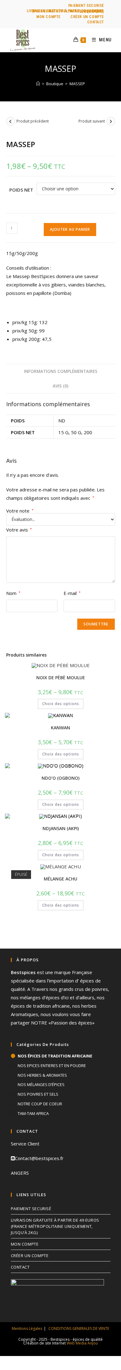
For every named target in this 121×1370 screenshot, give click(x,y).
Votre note (20, 511)
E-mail (72, 593)
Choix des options (60, 703)
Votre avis (19, 530)
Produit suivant (91, 121)
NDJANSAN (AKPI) (61, 828)
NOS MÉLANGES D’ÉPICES (41, 1084)
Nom (13, 593)
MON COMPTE (48, 17)
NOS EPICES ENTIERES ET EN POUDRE (52, 1065)
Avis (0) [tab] (60, 386)
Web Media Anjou (82, 1343)
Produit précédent (32, 121)
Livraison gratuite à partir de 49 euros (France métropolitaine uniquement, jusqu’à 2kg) (65, 11)
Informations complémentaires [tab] (60, 371)
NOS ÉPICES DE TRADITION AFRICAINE (55, 1056)
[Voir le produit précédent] (10, 121)
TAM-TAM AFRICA (33, 1113)
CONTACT (95, 22)
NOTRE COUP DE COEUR (40, 1104)
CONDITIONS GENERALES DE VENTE (78, 1328)
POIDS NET (21, 190)
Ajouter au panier (70, 229)
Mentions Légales (27, 1328)
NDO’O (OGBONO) (60, 778)
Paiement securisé (86, 5)
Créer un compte (87, 17)
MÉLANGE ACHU (60, 879)
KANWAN (60, 728)
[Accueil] (38, 83)
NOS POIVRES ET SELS (38, 1094)
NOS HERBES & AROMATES (42, 1075)
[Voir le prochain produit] (110, 121)
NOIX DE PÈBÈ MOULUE (60, 677)
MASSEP (77, 83)
